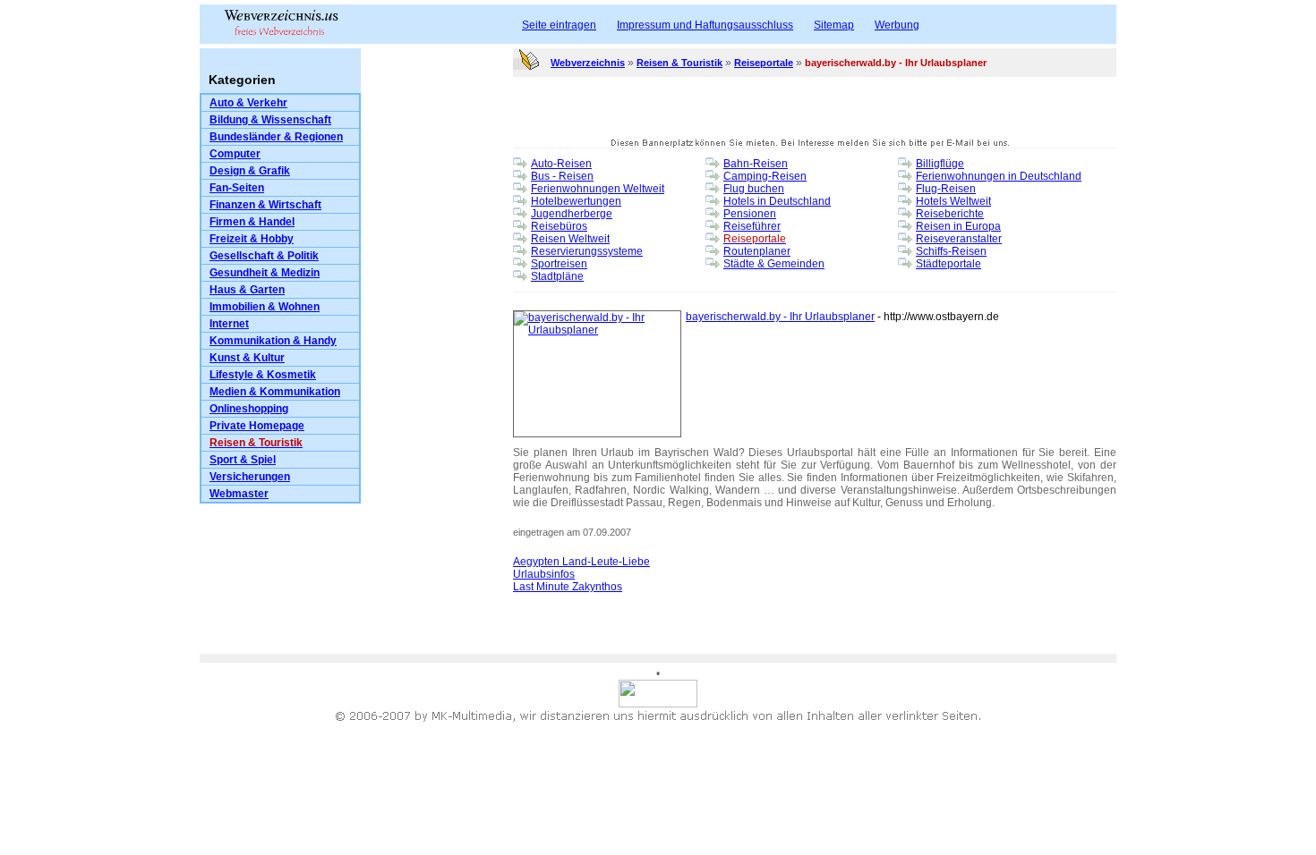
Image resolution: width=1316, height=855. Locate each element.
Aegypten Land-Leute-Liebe (581, 561)
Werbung (897, 25)
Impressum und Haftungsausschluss (705, 25)
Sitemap (834, 25)
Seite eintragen (559, 25)
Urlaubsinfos (544, 574)
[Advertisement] (436, 381)
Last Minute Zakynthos (567, 586)
